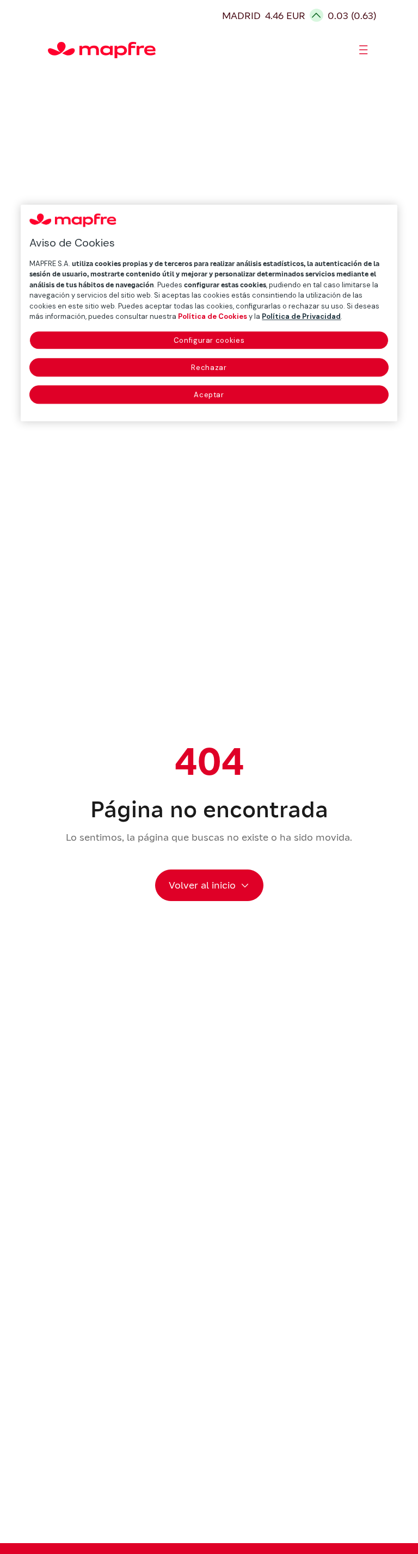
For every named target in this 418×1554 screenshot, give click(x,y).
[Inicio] (52, 50)
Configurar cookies (209, 340)
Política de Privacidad (301, 317)
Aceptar (209, 394)
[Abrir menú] (363, 50)
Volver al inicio (202, 885)
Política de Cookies (212, 317)
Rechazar (208, 367)
